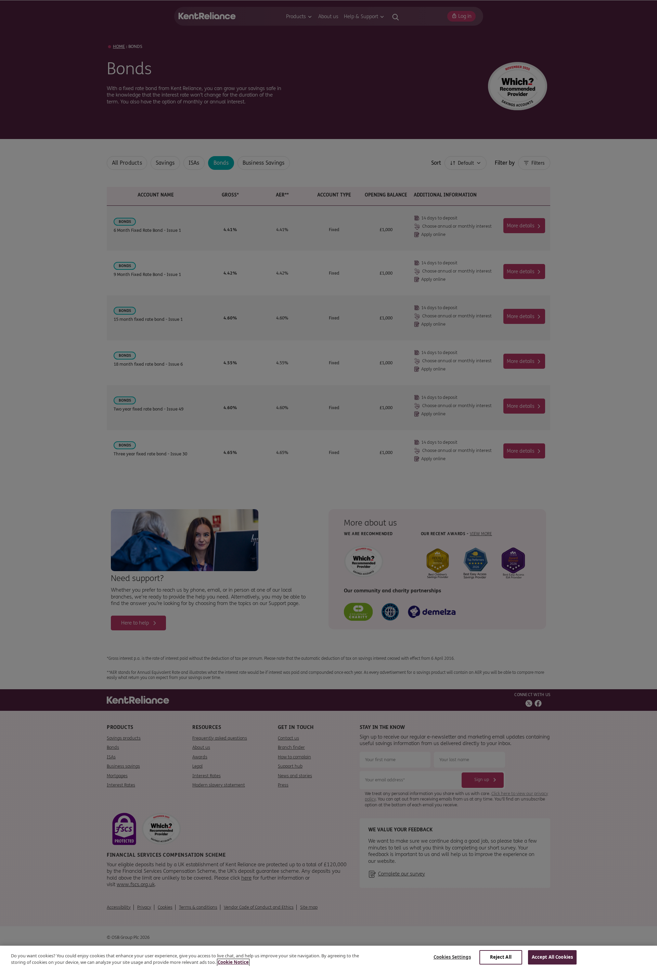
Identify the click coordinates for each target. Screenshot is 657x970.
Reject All (501, 957)
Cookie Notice (233, 962)
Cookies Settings (452, 957)
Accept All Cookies (552, 957)
